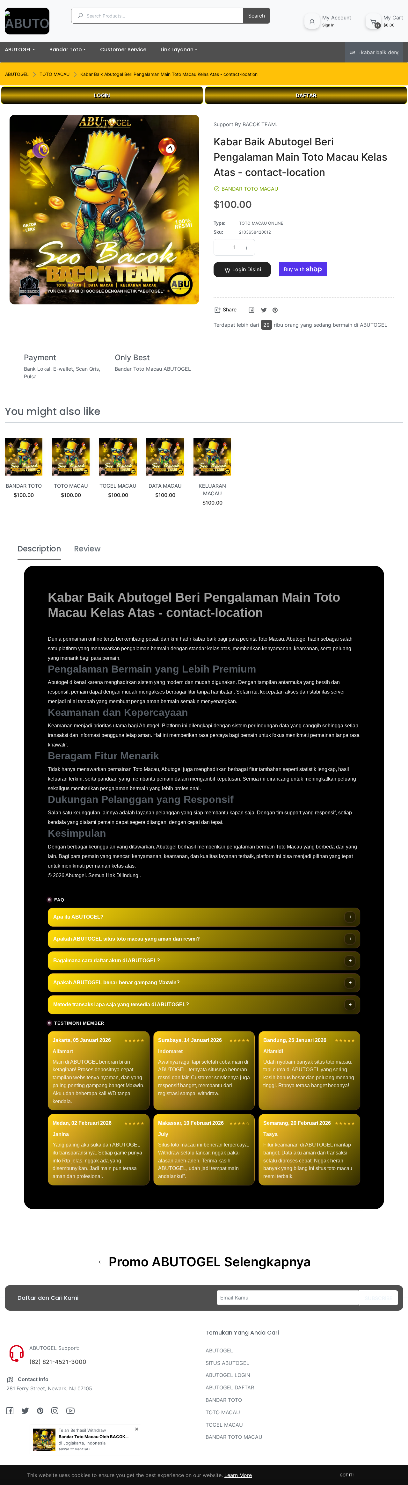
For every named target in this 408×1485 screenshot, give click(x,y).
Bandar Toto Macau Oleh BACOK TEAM (94, 1436)
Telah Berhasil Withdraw (82, 1430)
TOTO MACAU (54, 74)
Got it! (346, 1475)
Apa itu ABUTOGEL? (78, 917)
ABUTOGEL (17, 74)
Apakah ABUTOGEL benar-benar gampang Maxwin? (116, 982)
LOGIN (102, 95)
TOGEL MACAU (117, 486)
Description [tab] (39, 548)
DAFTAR (306, 95)
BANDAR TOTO (24, 486)
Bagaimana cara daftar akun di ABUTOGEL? (106, 960)
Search (256, 15)
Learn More (238, 1475)
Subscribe (379, 1298)
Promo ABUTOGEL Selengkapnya (208, 1262)
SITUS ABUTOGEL (227, 1363)
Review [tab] (87, 548)
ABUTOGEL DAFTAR (230, 1387)
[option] (23, 476)
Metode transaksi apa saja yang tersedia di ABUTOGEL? (121, 1004)
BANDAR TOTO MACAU (234, 1437)
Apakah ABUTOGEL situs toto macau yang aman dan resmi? (126, 939)
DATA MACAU (165, 486)
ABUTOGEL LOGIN (228, 1375)
